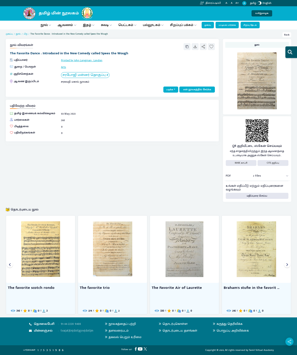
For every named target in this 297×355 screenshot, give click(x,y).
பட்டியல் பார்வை (227, 25)
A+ (237, 3)
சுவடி (105, 25)
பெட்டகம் (125, 25)
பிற (25, 34)
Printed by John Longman (76, 60)
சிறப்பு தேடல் (250, 25)
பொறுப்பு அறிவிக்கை (232, 330)
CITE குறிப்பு (273, 163)
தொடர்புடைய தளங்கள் (179, 330)
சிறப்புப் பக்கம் (181, 25)
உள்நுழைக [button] (261, 13)
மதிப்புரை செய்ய (257, 196)
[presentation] (10, 265)
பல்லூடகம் (151, 25)
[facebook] (136, 349)
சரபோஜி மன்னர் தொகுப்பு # (85, 75)
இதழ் (87, 25)
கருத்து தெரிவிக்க (229, 323)
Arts (63, 67)
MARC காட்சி (241, 163)
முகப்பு (207, 25)
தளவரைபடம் (119, 330)
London (98, 60)
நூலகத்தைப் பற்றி (122, 323)
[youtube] (141, 349)
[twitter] (146, 349)
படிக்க (169, 89)
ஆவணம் (66, 25)
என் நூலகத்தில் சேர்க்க (197, 89)
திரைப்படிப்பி (213, 3)
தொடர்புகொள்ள (174, 323)
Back (287, 35)
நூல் (44, 25)
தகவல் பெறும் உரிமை (125, 337)
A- (227, 3)
